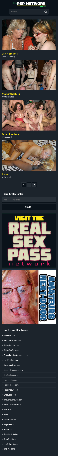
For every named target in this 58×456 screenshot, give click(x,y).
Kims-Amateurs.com (12, 365)
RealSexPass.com (11, 385)
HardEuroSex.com (11, 360)
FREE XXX (8, 414)
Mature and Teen (10, 53)
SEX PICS (7, 410)
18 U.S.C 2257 (9, 449)
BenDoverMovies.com (12, 340)
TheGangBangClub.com (13, 400)
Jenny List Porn (10, 419)
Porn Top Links (10, 439)
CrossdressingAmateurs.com (16, 355)
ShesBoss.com (10, 395)
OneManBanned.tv (11, 375)
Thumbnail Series (11, 434)
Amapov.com (9, 335)
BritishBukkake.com (11, 345)
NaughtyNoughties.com (13, 370)
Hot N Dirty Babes (11, 444)
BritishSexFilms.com (12, 350)
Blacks (5, 174)
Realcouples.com (11, 380)
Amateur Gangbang (11, 94)
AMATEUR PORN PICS (12, 405)
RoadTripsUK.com (11, 390)
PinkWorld (8, 429)
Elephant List (9, 424)
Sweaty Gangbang (10, 134)
